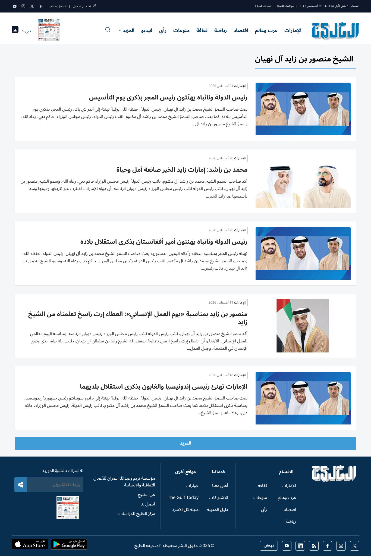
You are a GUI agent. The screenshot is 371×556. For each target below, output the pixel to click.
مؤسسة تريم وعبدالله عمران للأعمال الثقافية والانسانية (124, 482)
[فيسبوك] (41, 6)
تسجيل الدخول (82, 6)
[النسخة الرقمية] (49, 31)
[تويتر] (32, 6)
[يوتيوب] (15, 6)
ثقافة (201, 30)
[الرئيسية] (334, 481)
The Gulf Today (183, 497)
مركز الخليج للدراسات (136, 513)
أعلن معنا (220, 485)
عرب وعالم (266, 30)
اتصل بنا (147, 504)
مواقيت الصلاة (285, 6)
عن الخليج (146, 494)
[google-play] (69, 546)
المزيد (128, 30)
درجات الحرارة (263, 6)
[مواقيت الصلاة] (15, 31)
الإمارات (292, 30)
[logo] (335, 31)
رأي (162, 30)
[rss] (313, 545)
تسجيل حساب (57, 6)
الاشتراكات (218, 497)
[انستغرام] (23, 6)
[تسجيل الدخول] (94, 6)
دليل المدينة (217, 509)
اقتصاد (241, 30)
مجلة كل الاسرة (185, 509)
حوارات (192, 485)
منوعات (181, 30)
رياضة (220, 30)
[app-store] (30, 546)
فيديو (146, 30)
